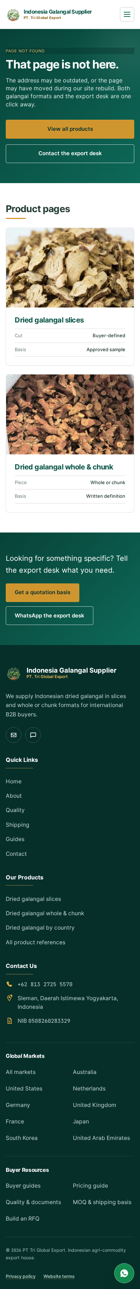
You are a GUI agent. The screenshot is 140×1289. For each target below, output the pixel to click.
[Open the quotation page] (14, 735)
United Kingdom (94, 1105)
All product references (35, 942)
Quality (15, 810)
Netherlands (89, 1088)
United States (24, 1088)
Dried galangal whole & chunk (64, 467)
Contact (16, 853)
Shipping (17, 824)
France (15, 1121)
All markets (21, 1072)
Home (14, 781)
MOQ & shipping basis (102, 1202)
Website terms (59, 1276)
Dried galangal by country (40, 927)
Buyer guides (23, 1185)
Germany (18, 1105)
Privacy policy (21, 1276)
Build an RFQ (22, 1218)
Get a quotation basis (42, 592)
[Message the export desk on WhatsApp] (33, 735)
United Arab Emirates (101, 1138)
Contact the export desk (70, 153)
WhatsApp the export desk (49, 615)
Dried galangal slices (49, 320)
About (14, 795)
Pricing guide (90, 1185)
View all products (70, 128)
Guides (15, 839)
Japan (81, 1121)
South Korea (22, 1138)
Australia (85, 1072)
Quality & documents (33, 1202)
